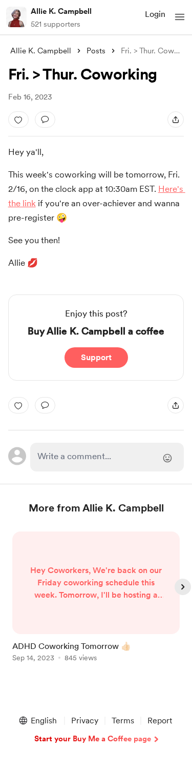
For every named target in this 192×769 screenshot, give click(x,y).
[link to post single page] (96, 598)
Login (155, 14)
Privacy (84, 720)
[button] (180, 17)
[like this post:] (18, 119)
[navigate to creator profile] (16, 17)
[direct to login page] (107, 457)
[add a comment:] (45, 119)
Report (159, 720)
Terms (123, 720)
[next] (183, 587)
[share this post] (175, 119)
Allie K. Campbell (61, 11)
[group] (96, 602)
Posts (96, 50)
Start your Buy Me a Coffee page (92, 738)
